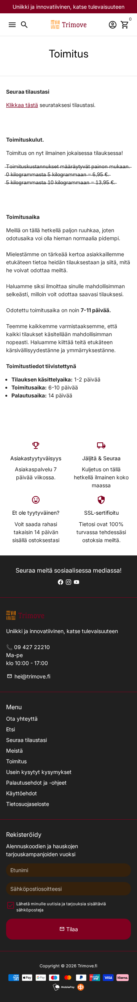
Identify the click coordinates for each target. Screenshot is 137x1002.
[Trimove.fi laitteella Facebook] (60, 582)
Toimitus (16, 761)
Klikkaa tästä (22, 105)
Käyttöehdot (21, 793)
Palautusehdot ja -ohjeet (36, 782)
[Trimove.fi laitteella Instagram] (68, 582)
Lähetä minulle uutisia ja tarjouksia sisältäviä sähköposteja (61, 907)
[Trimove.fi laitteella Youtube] (76, 582)
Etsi (10, 729)
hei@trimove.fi (28, 676)
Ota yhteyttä (22, 718)
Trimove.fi (87, 965)
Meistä (14, 750)
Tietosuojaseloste (27, 804)
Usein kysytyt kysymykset (39, 772)
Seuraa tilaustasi (26, 740)
